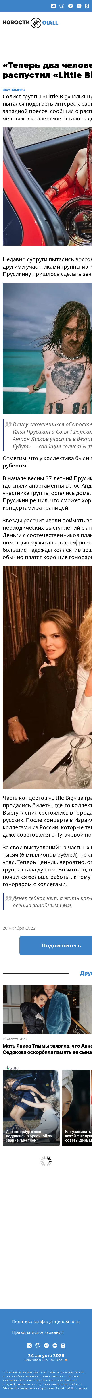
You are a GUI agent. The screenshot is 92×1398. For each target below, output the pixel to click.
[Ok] (87, 6)
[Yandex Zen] (79, 6)
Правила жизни (38, 39)
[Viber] (61, 6)
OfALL (30, 22)
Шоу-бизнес (14, 39)
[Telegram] (70, 6)
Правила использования (38, 1332)
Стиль (61, 37)
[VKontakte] (53, 6)
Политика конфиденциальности (46, 1321)
